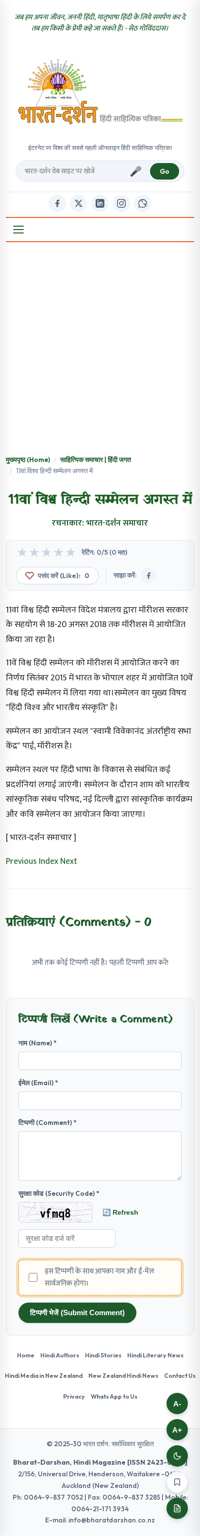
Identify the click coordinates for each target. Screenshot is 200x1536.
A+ (177, 1430)
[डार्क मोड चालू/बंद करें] (177, 1456)
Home (25, 1355)
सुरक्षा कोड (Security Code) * (59, 1193)
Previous (21, 861)
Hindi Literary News (155, 1355)
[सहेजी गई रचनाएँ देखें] (177, 1508)
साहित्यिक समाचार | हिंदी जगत (95, 459)
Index (48, 861)
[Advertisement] (100, 349)
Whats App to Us (114, 1396)
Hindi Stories (103, 1355)
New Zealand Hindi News (123, 1375)
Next (68, 861)
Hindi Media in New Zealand (44, 1375)
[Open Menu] (18, 229)
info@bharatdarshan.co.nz (111, 1520)
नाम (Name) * (37, 1043)
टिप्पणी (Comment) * (47, 1122)
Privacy (74, 1396)
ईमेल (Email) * (38, 1082)
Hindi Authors (59, 1355)
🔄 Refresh (120, 1212)
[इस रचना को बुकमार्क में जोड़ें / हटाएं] (177, 1482)
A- (177, 1404)
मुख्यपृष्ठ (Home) (28, 459)
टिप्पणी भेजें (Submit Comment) (77, 1312)
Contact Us (180, 1375)
